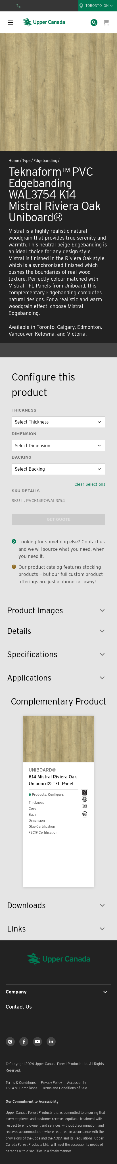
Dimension (24, 433)
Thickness (24, 410)
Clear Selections (89, 484)
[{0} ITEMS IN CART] (106, 22)
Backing (21, 457)
